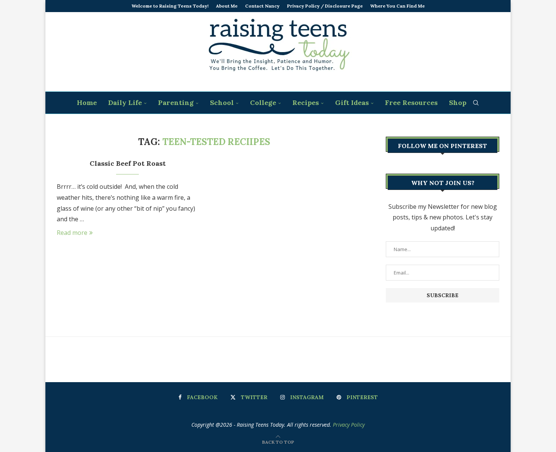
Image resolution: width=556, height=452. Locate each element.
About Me (227, 6)
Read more (72, 232)
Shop (457, 102)
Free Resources (411, 102)
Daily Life (125, 102)
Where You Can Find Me (397, 6)
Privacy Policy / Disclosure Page (325, 6)
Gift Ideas (352, 102)
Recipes (305, 102)
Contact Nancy (262, 6)
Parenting (176, 102)
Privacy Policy (349, 424)
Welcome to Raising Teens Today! (170, 6)
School (222, 102)
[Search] (476, 103)
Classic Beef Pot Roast (128, 163)
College (263, 102)
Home (87, 102)
